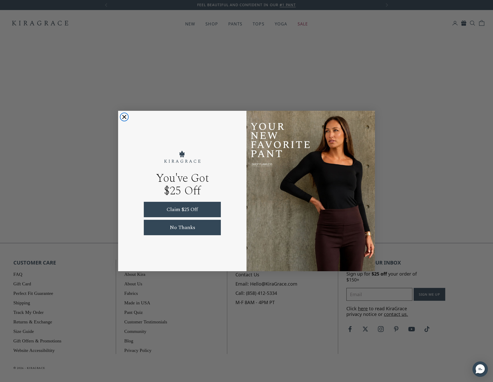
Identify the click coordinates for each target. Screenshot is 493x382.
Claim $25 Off (182, 209)
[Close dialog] (124, 117)
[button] (480, 369)
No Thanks (182, 227)
